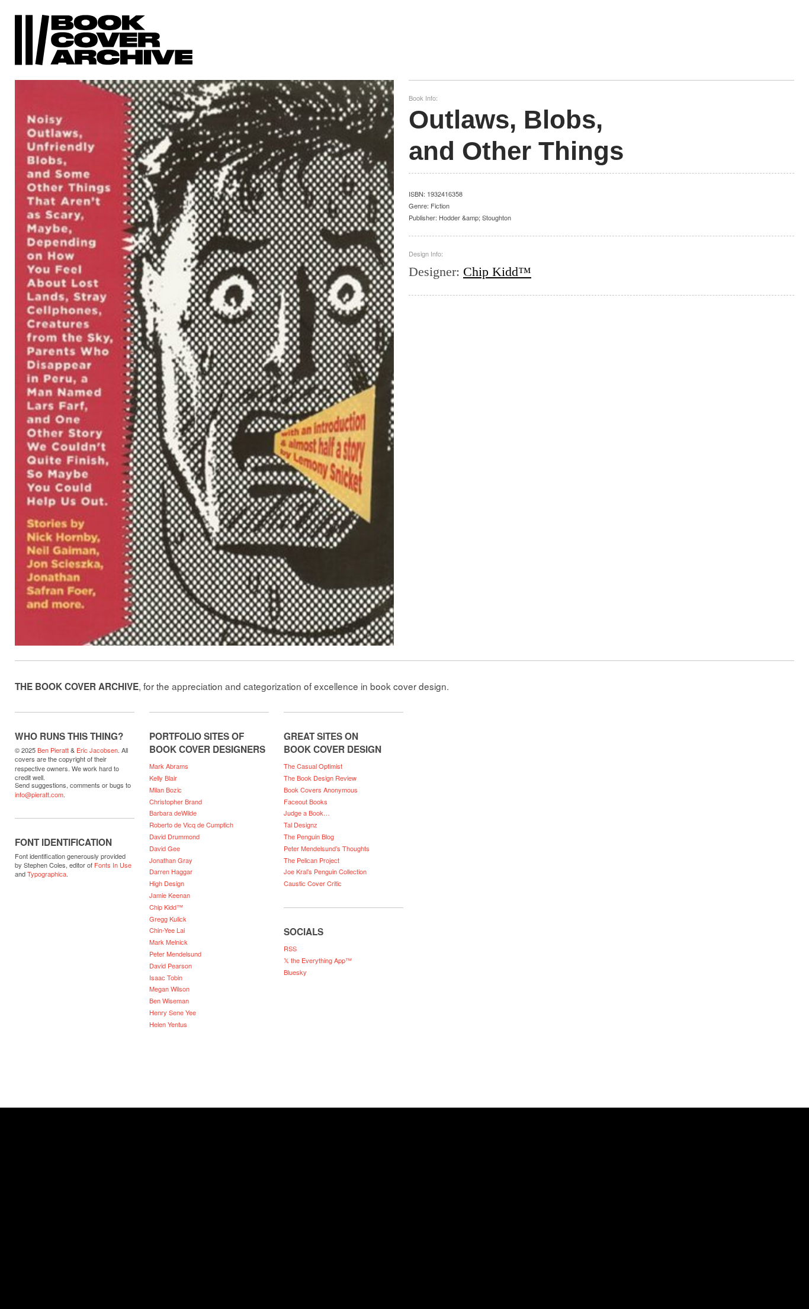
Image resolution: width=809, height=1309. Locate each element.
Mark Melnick (168, 942)
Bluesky (295, 972)
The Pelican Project (311, 860)
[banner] (404, 34)
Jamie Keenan (169, 895)
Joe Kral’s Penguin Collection (325, 871)
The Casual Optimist (313, 766)
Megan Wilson (169, 988)
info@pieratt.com (39, 794)
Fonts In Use (112, 865)
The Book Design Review (320, 777)
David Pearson (170, 965)
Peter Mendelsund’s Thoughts (327, 848)
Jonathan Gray (170, 860)
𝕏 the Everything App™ (318, 960)
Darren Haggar (170, 871)
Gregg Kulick (168, 918)
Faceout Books (306, 801)
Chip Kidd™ (497, 271)
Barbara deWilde (173, 812)
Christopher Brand (175, 801)
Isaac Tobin (165, 977)
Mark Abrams (168, 766)
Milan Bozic (165, 789)
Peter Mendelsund (175, 953)
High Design (166, 883)
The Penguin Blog (309, 836)
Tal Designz (300, 824)
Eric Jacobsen (97, 750)
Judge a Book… (307, 812)
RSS (290, 948)
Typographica (46, 873)
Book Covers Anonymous (321, 789)
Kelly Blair (163, 777)
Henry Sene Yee (172, 1012)
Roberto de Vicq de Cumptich (191, 824)
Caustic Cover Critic (313, 883)
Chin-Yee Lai (167, 930)
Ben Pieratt (53, 750)
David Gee (164, 848)
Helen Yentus (168, 1024)
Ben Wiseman (169, 1000)
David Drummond (174, 836)
